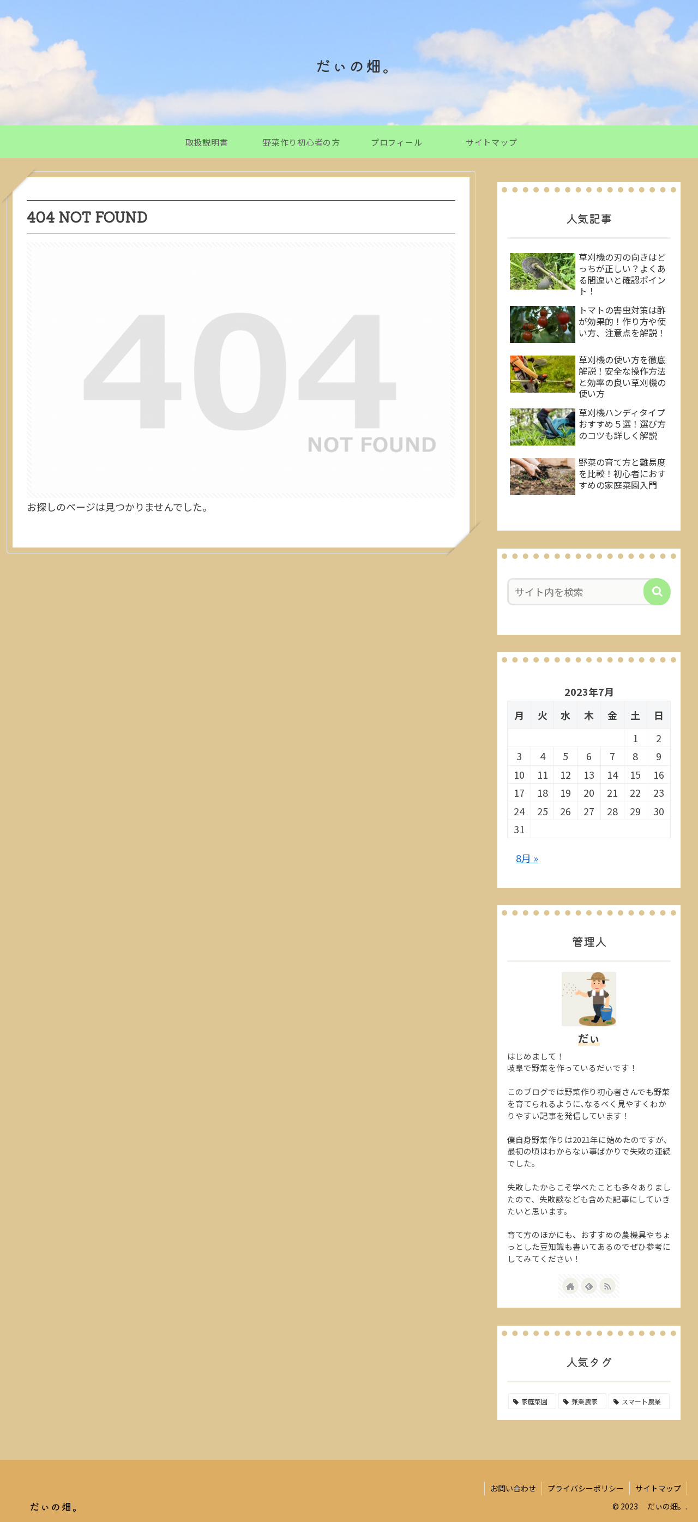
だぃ (589, 1038)
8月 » (527, 858)
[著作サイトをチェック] (570, 1286)
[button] (657, 591)
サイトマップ (658, 1488)
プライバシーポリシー (585, 1488)
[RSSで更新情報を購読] (607, 1286)
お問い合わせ (513, 1488)
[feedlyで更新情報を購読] (589, 1286)
